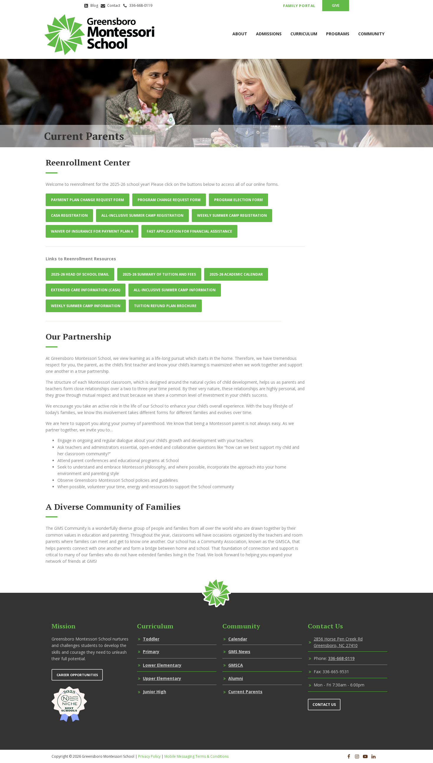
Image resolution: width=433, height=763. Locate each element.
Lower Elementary (162, 665)
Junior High (154, 691)
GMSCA (235, 665)
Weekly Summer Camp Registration (232, 215)
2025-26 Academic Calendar (236, 274)
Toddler (151, 639)
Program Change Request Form (169, 199)
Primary (151, 651)
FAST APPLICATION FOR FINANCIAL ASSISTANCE (189, 231)
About (239, 34)
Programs (337, 34)
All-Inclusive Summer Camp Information (175, 289)
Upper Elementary (162, 678)
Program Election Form (238, 199)
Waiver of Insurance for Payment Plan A (92, 231)
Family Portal (299, 5)
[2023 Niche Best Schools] (69, 704)
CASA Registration (69, 215)
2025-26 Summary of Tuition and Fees (159, 274)
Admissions (269, 34)
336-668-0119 (341, 658)
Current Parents (245, 691)
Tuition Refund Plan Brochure (165, 305)
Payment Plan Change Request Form (87, 199)
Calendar (237, 639)
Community (371, 34)
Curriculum (303, 34)
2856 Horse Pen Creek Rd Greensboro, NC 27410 (338, 642)
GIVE (335, 5)
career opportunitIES (77, 675)
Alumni (235, 678)
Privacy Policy (149, 756)
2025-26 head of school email (80, 274)
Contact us (324, 704)
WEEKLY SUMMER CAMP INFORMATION (85, 305)
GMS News (239, 651)
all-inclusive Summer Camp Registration (142, 215)
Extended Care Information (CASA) (85, 289)
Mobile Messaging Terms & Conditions (196, 756)
